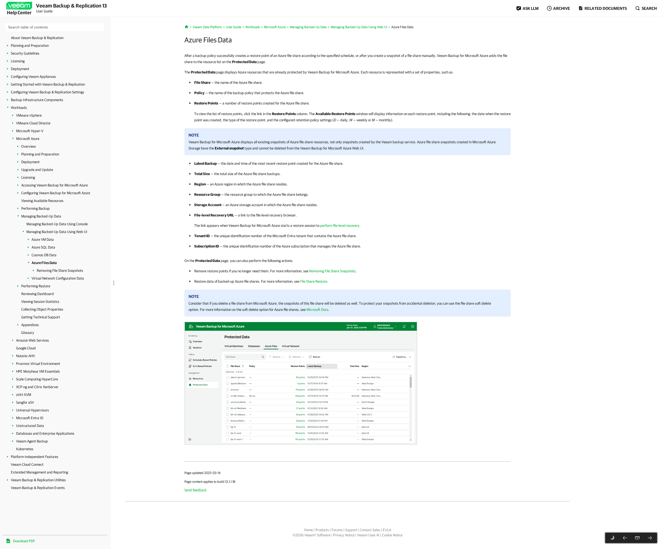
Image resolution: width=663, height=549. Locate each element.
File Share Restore (313, 281)
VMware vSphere (29, 115)
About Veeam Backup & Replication (37, 38)
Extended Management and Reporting (39, 472)
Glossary (27, 332)
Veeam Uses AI (368, 535)
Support (351, 530)
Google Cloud (26, 348)
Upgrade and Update (37, 170)
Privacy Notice (344, 535)
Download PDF (24, 541)
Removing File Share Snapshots (60, 270)
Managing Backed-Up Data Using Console (57, 224)
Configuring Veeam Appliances (33, 76)
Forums (337, 530)
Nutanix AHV (25, 356)
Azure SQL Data (43, 247)
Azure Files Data (44, 263)
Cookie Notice (392, 535)
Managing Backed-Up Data (41, 216)
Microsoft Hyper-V (29, 131)
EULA (387, 530)
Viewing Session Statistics (40, 301)
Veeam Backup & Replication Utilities (38, 480)
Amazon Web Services (32, 340)
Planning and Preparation (30, 45)
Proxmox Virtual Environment (38, 364)
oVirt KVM (23, 395)
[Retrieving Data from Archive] (625, 538)
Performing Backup (35, 208)
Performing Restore (35, 286)
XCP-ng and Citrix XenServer (37, 387)
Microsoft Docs (317, 309)
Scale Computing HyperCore (37, 379)
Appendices (30, 325)
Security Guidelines (25, 53)
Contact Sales (370, 530)
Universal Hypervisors (32, 410)
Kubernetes (24, 449)
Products (322, 530)
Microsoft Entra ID (29, 418)
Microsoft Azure (27, 139)
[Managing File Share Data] (300, 383)
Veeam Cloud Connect (27, 464)
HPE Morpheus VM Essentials (38, 371)
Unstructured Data (30, 426)
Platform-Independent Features (34, 457)
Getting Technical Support (40, 317)
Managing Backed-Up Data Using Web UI (56, 232)
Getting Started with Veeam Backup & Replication (48, 84)
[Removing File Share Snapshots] (650, 538)
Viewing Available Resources (42, 201)
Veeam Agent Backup (32, 441)
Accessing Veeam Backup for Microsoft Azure (54, 185)
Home (308, 530)
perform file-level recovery (339, 225)
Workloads (19, 108)
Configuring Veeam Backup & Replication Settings (47, 92)
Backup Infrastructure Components (37, 100)
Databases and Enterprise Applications (45, 433)
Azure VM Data (43, 239)
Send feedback (195, 490)
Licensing (18, 61)
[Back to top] (637, 538)
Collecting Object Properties (42, 309)
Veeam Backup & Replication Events (38, 488)
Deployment (20, 69)
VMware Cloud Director (33, 123)
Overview (28, 146)
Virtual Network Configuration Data (58, 278)
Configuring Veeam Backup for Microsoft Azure (55, 193)
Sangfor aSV (25, 402)
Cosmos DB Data (44, 255)
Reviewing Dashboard (37, 294)
